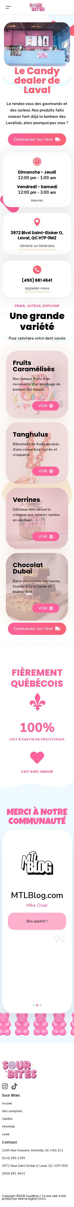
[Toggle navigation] (8, 7)
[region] (37, 920)
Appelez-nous (37, 288)
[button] (34, 1005)
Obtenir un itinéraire (37, 245)
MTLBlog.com (37, 895)
